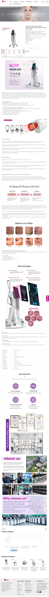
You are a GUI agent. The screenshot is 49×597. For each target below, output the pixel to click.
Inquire (31, 48)
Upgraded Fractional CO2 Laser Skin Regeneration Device (42, 568)
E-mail (38, 583)
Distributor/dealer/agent (25, 546)
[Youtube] (37, 592)
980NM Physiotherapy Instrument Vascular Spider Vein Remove (24, 568)
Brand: (18, 55)
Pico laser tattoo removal (29, 587)
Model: (3, 55)
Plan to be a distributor (15, 546)
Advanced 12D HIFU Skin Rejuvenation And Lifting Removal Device (6, 568)
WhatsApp (38, 584)
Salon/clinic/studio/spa (15, 547)
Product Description (6, 57)
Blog (18, 591)
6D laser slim (27, 586)
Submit (14, 550)
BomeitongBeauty (28, 592)
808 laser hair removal (28, 584)
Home (18, 583)
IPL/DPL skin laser (27, 583)
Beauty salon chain (24, 547)
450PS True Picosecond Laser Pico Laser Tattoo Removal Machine (15, 568)
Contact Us (19, 593)
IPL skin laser (19, 584)
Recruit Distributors (20, 594)
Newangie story (19, 590)
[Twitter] (40, 592)
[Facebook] (39, 592)
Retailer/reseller (35, 546)
